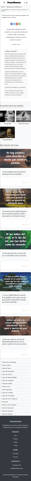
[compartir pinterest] (17, 24)
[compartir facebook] (11, 24)
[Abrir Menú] (4, 3)
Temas (15, 445)
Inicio (15, 435)
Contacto (15, 457)
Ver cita (24, 182)
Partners (15, 439)
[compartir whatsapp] (19, 24)
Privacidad (15, 453)
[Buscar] (27, 3)
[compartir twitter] (14, 24)
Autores (15, 442)
